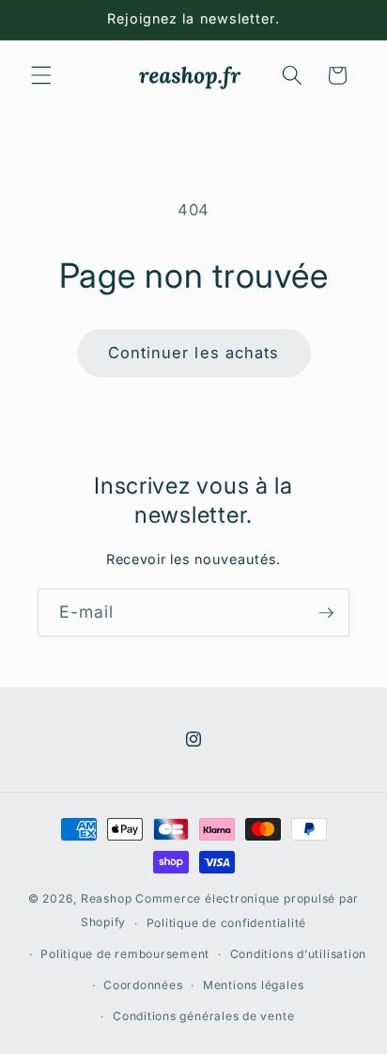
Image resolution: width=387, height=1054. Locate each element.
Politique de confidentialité (227, 923)
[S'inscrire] (325, 613)
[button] (41, 75)
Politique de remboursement (124, 954)
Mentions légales (253, 985)
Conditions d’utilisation (298, 954)
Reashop (106, 898)
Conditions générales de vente (203, 1016)
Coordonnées (142, 985)
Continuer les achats (194, 352)
